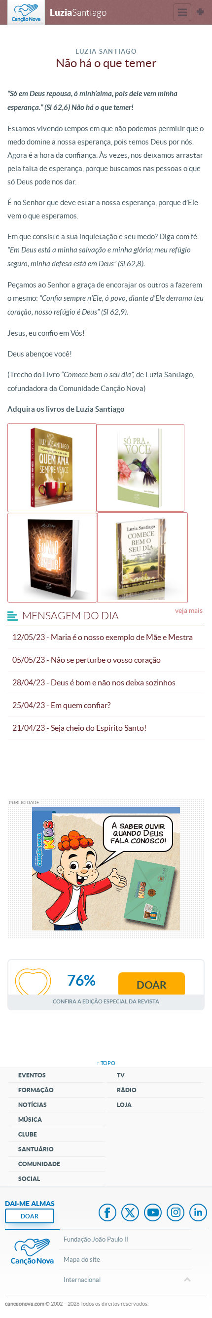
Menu (182, 12)
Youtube (153, 1213)
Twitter (130, 1213)
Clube (27, 1134)
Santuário (36, 1149)
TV (121, 1075)
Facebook (107, 1213)
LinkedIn (198, 1213)
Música (30, 1119)
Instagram (175, 1213)
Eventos (32, 1075)
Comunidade (39, 1164)
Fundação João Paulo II (96, 1239)
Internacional (82, 1279)
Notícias (32, 1105)
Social (29, 1179)
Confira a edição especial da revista (106, 1001)
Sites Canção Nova (200, 12)
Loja (124, 1105)
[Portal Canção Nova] (26, 12)
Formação (36, 1090)
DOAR (29, 1216)
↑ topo (106, 1063)
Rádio (127, 1090)
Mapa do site (82, 1259)
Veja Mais (189, 610)
